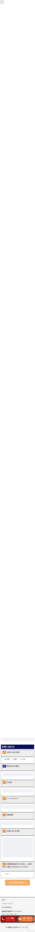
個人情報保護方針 (7, 907)
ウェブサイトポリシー (8, 903)
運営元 (4, 900)
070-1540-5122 (11, 914)
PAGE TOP (32, 902)
